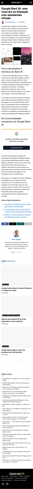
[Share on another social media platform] (28, 223)
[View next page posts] (18, 360)
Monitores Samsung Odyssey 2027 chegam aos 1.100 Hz (16, 413)
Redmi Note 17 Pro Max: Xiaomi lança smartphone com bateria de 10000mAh (17, 461)
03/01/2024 (21, 22)
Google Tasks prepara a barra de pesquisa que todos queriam (13, 351)
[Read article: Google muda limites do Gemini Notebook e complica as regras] (16, 275)
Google (5, 284)
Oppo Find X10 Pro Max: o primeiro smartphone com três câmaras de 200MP (16, 388)
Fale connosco (13, 476)
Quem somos (4, 476)
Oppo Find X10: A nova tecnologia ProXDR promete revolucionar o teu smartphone (14, 392)
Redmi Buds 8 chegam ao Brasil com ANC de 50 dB (16, 405)
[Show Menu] (2, 2)
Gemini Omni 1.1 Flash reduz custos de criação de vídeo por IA (17, 422)
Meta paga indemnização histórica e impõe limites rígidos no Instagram (16, 435)
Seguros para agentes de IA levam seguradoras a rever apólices (13, 320)
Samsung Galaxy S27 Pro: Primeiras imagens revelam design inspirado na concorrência (15, 418)
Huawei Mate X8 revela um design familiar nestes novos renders (16, 452)
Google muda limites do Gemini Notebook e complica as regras (16, 289)
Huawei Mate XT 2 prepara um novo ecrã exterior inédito (16, 379)
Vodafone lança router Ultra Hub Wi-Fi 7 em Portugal (15, 448)
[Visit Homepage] (16, 2)
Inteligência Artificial (11, 315)
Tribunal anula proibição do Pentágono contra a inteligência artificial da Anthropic (16, 401)
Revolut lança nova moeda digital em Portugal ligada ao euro (15, 431)
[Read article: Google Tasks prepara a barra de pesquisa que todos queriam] (16, 337)
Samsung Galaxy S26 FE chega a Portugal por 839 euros (17, 456)
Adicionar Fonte (16, 147)
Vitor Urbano (11, 22)
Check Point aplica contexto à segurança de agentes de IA (15, 439)
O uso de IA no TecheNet (19, 480)
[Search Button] (31, 2)
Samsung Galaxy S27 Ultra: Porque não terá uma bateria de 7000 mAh (16, 443)
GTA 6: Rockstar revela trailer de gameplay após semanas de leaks (16, 426)
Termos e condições (24, 476)
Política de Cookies (6, 480)
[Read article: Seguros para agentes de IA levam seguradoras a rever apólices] (16, 306)
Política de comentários (7, 478)
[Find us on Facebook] (3, 484)
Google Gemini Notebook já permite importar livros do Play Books (17, 396)
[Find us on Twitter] (7, 484)
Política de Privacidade (21, 478)
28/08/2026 (5, 354)
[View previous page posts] (15, 360)
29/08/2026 (5, 293)
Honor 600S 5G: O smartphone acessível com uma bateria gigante (17, 409)
